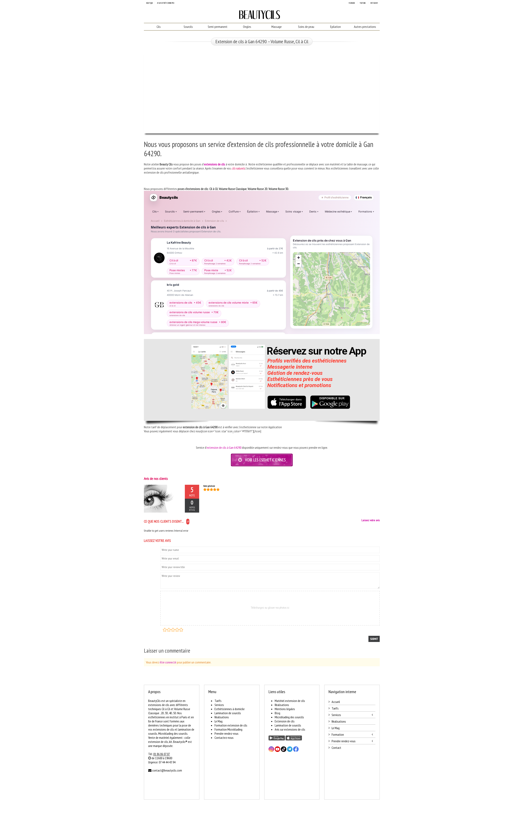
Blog (277, 713)
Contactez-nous (224, 738)
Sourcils (188, 27)
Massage (276, 27)
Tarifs (218, 701)
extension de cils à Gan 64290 (224, 447)
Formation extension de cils (231, 725)
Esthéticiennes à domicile (230, 709)
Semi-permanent (217, 27)
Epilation (335, 27)
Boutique (149, 3)
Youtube (363, 3)
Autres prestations (365, 27)
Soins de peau (306, 27)
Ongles (247, 27)
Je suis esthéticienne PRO (165, 3)
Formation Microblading (228, 729)
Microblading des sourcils (289, 717)
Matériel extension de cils (290, 701)
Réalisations (222, 717)
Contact (336, 748)
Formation (338, 734)
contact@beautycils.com (167, 770)
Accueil (336, 702)
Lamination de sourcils (228, 713)
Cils (159, 27)
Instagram (374, 3)
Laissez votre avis (370, 520)
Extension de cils (285, 721)
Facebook (352, 3)
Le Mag (218, 721)
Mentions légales (285, 709)
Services (219, 705)
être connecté (168, 662)
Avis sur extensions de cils (290, 729)
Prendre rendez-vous (226, 733)
